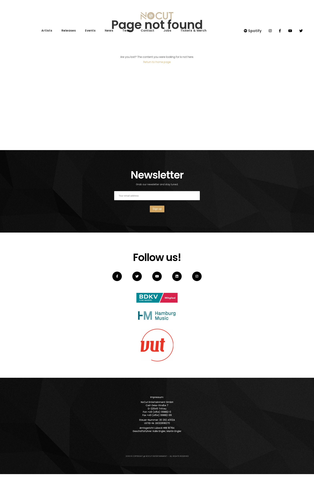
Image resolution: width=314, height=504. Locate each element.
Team (127, 30)
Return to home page (157, 62)
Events (90, 30)
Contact (147, 30)
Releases (68, 30)
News (109, 30)
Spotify (254, 30)
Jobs (167, 30)
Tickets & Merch (194, 30)
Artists (46, 30)
